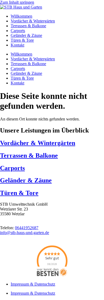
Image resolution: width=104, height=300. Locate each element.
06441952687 (26, 227)
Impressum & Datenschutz (33, 284)
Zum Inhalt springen (17, 2)
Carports (18, 30)
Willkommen (21, 16)
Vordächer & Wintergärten (33, 21)
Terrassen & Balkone (28, 26)
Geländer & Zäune (26, 35)
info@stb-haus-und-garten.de (24, 232)
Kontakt (17, 45)
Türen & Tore (22, 40)
